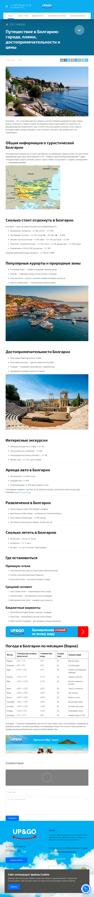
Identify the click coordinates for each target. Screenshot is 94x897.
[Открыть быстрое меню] (86, 889)
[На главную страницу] (47, 6)
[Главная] (7, 24)
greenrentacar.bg (23, 492)
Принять (14, 887)
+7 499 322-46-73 (19, 5)
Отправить (12, 818)
